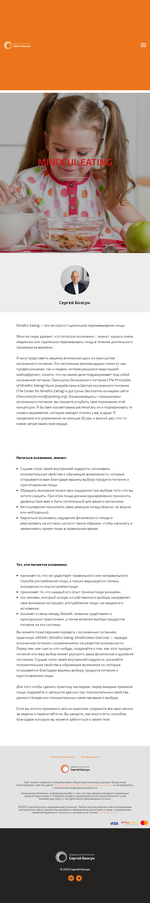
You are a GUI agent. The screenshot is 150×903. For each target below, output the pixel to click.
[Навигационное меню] (143, 45)
